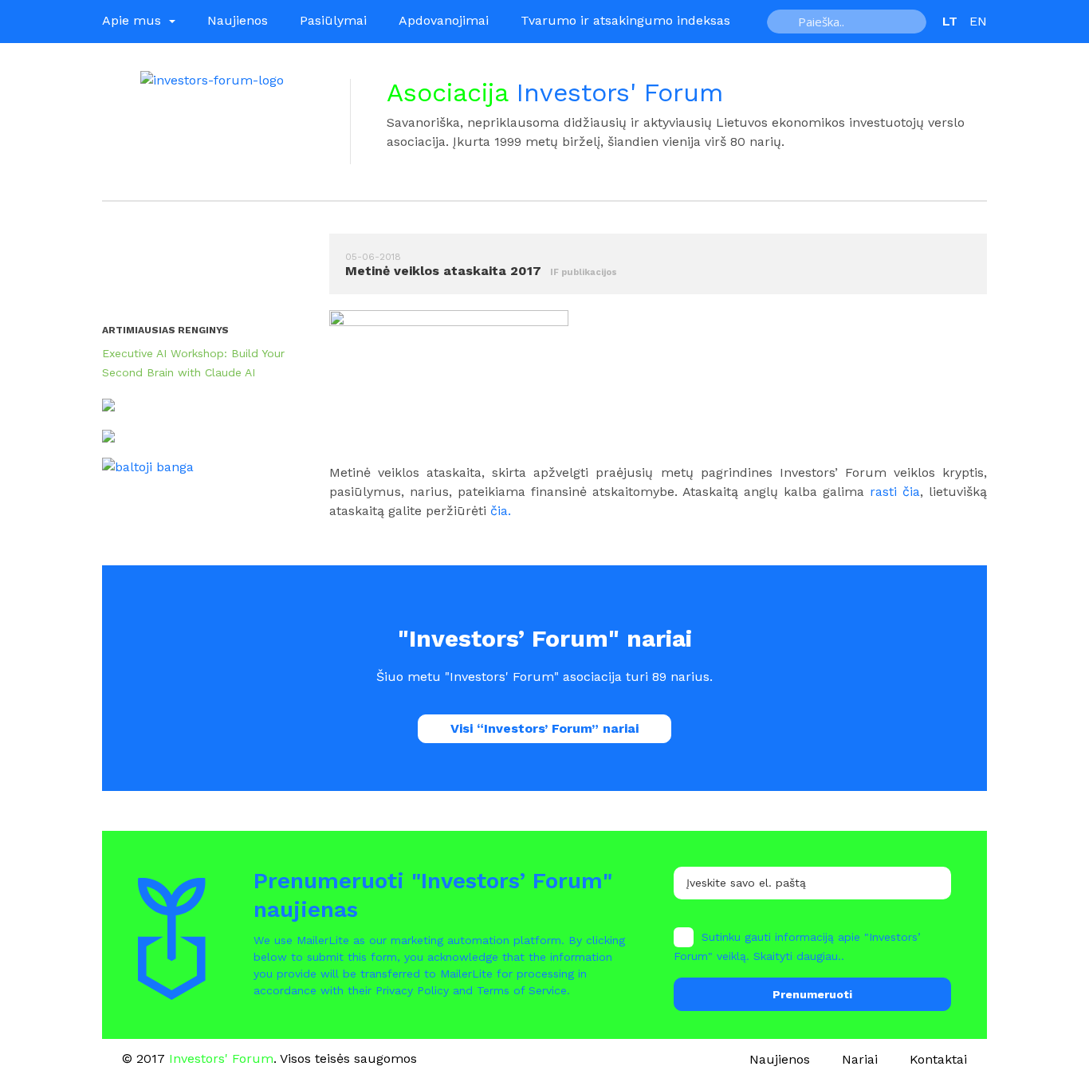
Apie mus (133, 20)
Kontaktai (938, 1059)
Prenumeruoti (812, 994)
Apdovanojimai (444, 20)
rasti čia (895, 491)
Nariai (860, 1059)
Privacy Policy (412, 990)
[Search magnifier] (784, 21)
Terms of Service (522, 990)
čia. (500, 510)
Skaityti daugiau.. (798, 956)
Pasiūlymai (333, 20)
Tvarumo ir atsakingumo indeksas (625, 20)
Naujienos (237, 20)
